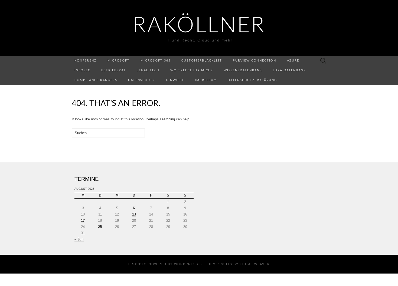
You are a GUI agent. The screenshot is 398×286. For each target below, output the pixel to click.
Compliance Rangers (95, 80)
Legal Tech (148, 70)
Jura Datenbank (289, 70)
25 (100, 227)
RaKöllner (199, 26)
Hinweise (175, 80)
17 (83, 220)
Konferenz (85, 60)
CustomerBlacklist (201, 60)
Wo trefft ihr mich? (191, 70)
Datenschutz (141, 80)
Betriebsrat (113, 70)
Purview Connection (254, 60)
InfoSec (82, 70)
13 (134, 214)
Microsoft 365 (156, 60)
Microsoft (118, 60)
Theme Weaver (255, 264)
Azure (293, 60)
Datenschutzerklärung (252, 80)
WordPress (186, 264)
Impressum (206, 80)
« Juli (79, 239)
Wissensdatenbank (243, 70)
